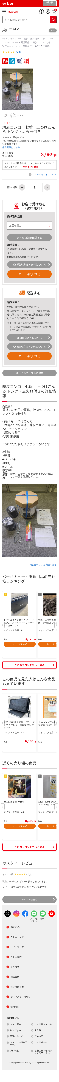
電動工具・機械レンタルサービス (43, 1051)
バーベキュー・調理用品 (17, 42)
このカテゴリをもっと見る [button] (29, 665)
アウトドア (47, 39)
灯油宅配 (38, 1036)
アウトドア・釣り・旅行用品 (24, 39)
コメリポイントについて (44, 174)
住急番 (37, 1030)
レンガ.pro (15, 1030)
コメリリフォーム (43, 1024)
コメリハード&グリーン (18, 1043)
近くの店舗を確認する (29, 237)
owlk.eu (13, 11)
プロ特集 (14, 1050)
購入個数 (12, 187)
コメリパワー (41, 1042)
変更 (53, 30)
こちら (13, 318)
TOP (5, 39)
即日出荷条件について (29, 337)
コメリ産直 (15, 1024)
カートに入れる (30, 274)
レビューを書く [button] (29, 899)
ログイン (31, 887)
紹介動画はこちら (11, 147)
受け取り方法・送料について (29, 264)
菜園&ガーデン (17, 1036)
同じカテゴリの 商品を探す (43, 564)
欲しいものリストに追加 (29, 373)
